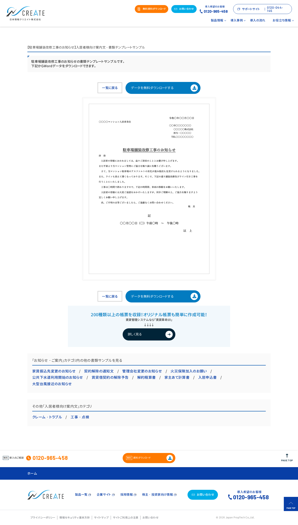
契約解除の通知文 (99, 371)
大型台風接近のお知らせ (52, 383)
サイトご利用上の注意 (125, 517)
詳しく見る (135, 334)
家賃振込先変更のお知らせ (54, 371)
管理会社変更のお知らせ (142, 371)
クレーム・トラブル (47, 417)
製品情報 (217, 20)
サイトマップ (101, 517)
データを (152, 88)
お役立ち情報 (282, 20)
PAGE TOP (287, 460)
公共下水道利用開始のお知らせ (57, 377)
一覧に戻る (110, 88)
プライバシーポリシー (42, 517)
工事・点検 (80, 417)
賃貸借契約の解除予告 (110, 377)
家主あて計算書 (177, 377)
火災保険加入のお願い (188, 371)
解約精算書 (146, 377)
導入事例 (236, 20)
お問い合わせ (151, 517)
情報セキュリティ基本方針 (74, 517)
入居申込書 (207, 377)
